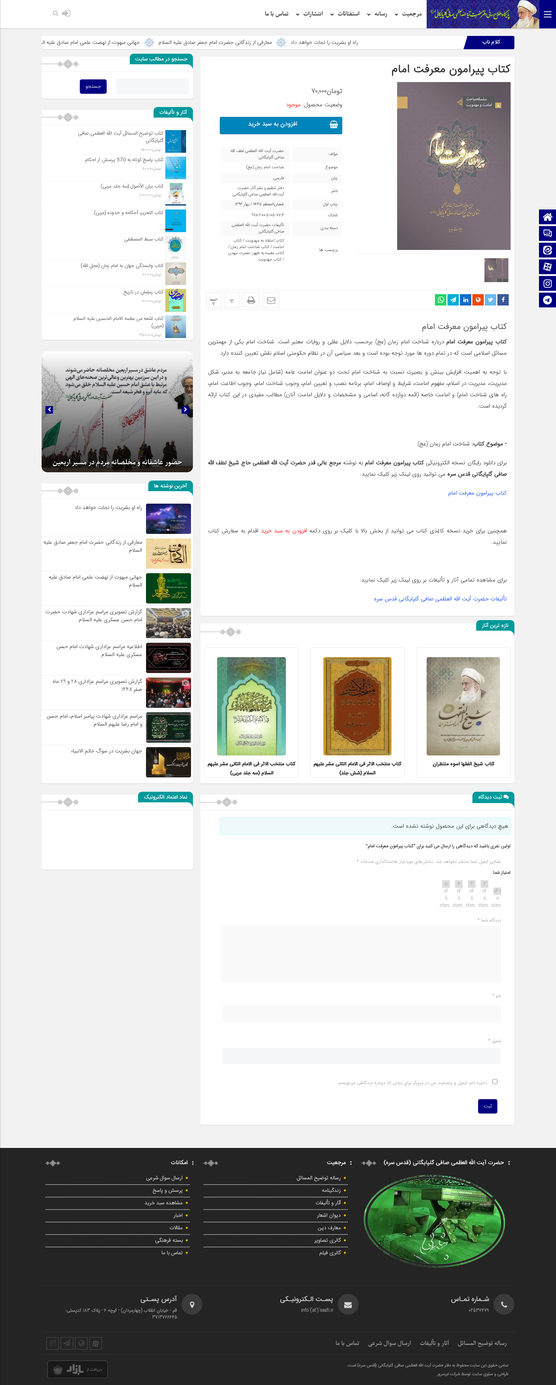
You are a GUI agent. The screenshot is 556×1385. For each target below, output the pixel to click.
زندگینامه (331, 1190)
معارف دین (329, 1228)
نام (496, 995)
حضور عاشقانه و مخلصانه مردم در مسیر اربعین (117, 463)
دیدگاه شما (489, 920)
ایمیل (494, 1040)
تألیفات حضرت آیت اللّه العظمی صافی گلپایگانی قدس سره (440, 598)
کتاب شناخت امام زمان (250, 247)
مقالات (176, 1228)
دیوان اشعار (329, 1215)
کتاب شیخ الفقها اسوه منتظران (463, 764)
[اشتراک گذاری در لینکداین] (465, 300)
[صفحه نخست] (547, 217)
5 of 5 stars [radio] (446, 884)
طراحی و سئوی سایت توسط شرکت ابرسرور (473, 1374)
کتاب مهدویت (269, 259)
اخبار (178, 1215)
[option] (463, 712)
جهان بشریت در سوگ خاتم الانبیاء (48, 42)
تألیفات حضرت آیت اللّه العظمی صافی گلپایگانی (258, 228)
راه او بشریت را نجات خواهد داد (395, 42)
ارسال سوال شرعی (164, 1178)
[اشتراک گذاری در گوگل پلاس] (478, 300)
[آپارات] (547, 267)
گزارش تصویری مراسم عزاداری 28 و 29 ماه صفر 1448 (97, 685)
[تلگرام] (547, 300)
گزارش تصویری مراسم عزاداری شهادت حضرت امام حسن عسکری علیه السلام (93, 616)
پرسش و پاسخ (167, 1190)
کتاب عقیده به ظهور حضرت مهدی (256, 253)
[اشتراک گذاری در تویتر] (490, 300)
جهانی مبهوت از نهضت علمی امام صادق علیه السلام (157, 42)
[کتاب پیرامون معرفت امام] (454, 86)
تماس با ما (277, 14)
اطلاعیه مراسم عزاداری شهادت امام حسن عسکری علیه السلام (99, 650)
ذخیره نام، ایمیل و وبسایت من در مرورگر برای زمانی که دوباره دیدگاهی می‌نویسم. (412, 1082)
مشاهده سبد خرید (163, 1203)
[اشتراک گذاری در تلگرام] (453, 300)
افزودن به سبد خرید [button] (272, 124)
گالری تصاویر (327, 1240)
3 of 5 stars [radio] (471, 884)
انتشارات (313, 14)
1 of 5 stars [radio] (497, 891)
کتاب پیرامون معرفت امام (451, 69)
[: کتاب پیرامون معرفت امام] (271, 299)
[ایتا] (547, 250)
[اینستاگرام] (547, 284)
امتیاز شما (502, 872)
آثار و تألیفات (328, 1203)
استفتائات (349, 14)
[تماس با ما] (547, 234)
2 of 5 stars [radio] (484, 884)
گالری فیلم (330, 1253)
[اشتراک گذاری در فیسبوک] (503, 300)
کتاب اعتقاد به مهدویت (264, 240)
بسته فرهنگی (169, 1240)
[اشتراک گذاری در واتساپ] (440, 300)
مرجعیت (412, 14)
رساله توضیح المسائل (319, 1178)
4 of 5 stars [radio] (459, 884)
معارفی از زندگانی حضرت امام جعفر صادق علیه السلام (286, 42)
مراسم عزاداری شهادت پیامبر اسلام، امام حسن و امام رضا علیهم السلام (94, 720)
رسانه (380, 14)
